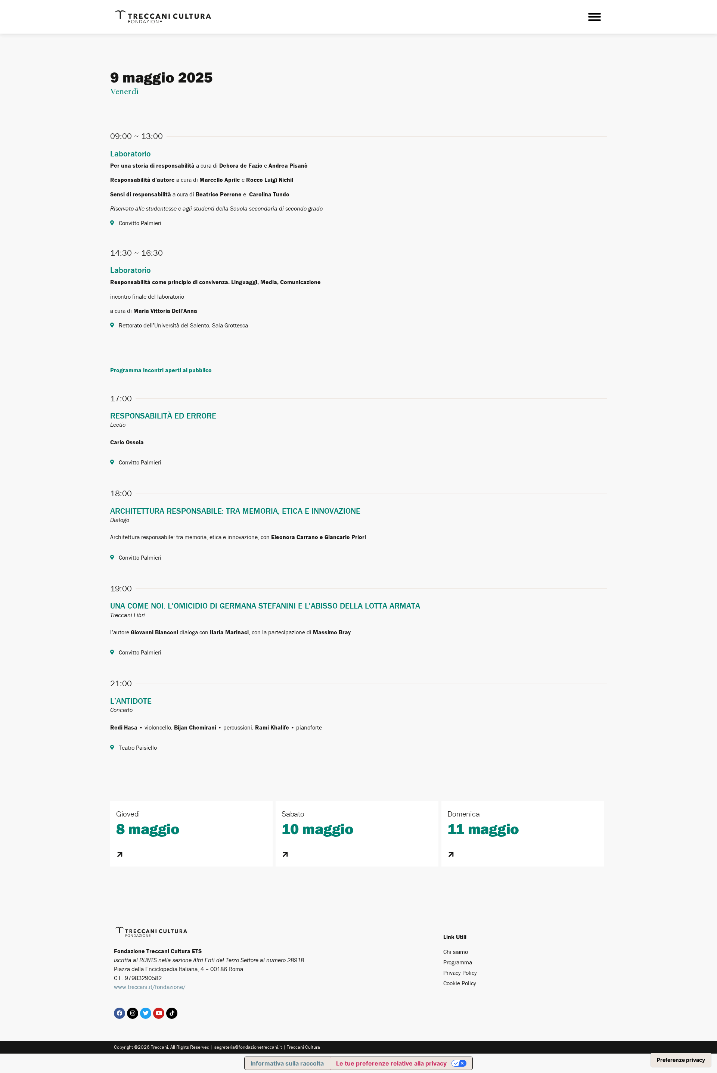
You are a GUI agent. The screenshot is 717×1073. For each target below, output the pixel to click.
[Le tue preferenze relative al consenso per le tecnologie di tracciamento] (681, 1060)
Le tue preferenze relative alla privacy (391, 1063)
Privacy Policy (460, 972)
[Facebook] (119, 1013)
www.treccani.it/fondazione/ (150, 986)
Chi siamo (455, 951)
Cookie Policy (459, 983)
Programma (457, 962)
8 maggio (148, 828)
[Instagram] (132, 1013)
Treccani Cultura (303, 1047)
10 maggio (317, 828)
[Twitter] (145, 1013)
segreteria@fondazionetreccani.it (248, 1047)
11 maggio (483, 828)
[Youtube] (158, 1013)
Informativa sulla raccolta (287, 1063)
